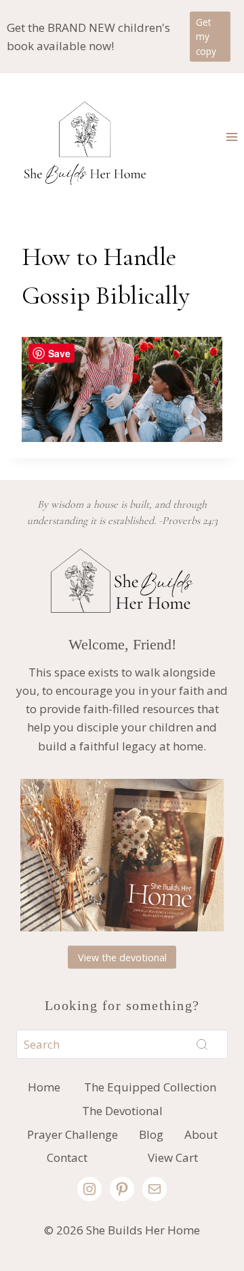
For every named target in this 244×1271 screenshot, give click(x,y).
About (201, 1134)
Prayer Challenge (72, 1134)
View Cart (173, 1157)
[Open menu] (231, 136)
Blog (151, 1134)
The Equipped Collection (150, 1087)
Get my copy (206, 37)
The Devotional (122, 1110)
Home (44, 1087)
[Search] (202, 1044)
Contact (67, 1157)
